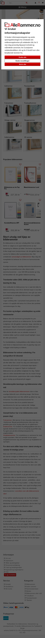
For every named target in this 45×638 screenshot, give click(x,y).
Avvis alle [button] (22, 64)
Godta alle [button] (22, 57)
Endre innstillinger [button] (22, 61)
